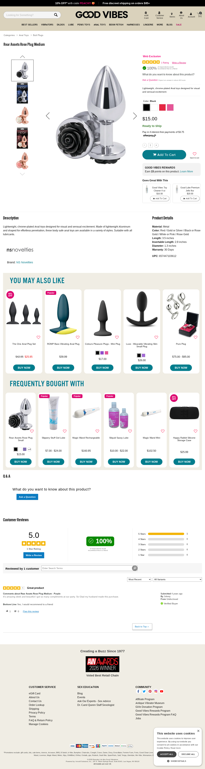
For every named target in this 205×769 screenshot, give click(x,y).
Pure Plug (181, 343)
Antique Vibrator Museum (149, 703)
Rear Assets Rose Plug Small (21, 439)
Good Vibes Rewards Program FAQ (155, 714)
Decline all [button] (188, 754)
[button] (47, 115)
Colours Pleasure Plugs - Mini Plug (102, 343)
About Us (34, 697)
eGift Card (34, 693)
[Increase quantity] (156, 145)
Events (81, 697)
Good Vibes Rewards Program (152, 710)
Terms (32, 716)
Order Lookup (36, 704)
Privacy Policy (37, 712)
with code (75, 3)
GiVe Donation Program (149, 706)
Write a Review (179, 63)
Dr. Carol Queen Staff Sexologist (95, 704)
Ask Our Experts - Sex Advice (94, 701)
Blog (80, 693)
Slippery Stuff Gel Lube (53, 437)
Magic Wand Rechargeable (86, 437)
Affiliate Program (144, 699)
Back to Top (141, 626)
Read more (176, 748)
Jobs (138, 718)
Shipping (34, 708)
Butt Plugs (38, 35)
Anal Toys (24, 35)
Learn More (186, 171)
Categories (9, 35)
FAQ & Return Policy (41, 720)
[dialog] (178, 747)
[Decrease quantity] (144, 145)
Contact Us (35, 701)
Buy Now (24, 367)
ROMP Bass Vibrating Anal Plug (63, 343)
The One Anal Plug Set (24, 343)
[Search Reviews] (135, 568)
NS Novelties (24, 262)
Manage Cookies (38, 724)
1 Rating (165, 63)
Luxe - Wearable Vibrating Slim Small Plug (141, 345)
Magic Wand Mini (151, 437)
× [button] (198, 731)
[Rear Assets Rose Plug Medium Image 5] (91, 115)
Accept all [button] (166, 754)
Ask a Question (150, 80)
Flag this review (31, 611)
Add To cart (166, 155)
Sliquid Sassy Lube (118, 437)
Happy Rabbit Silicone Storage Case (184, 439)
